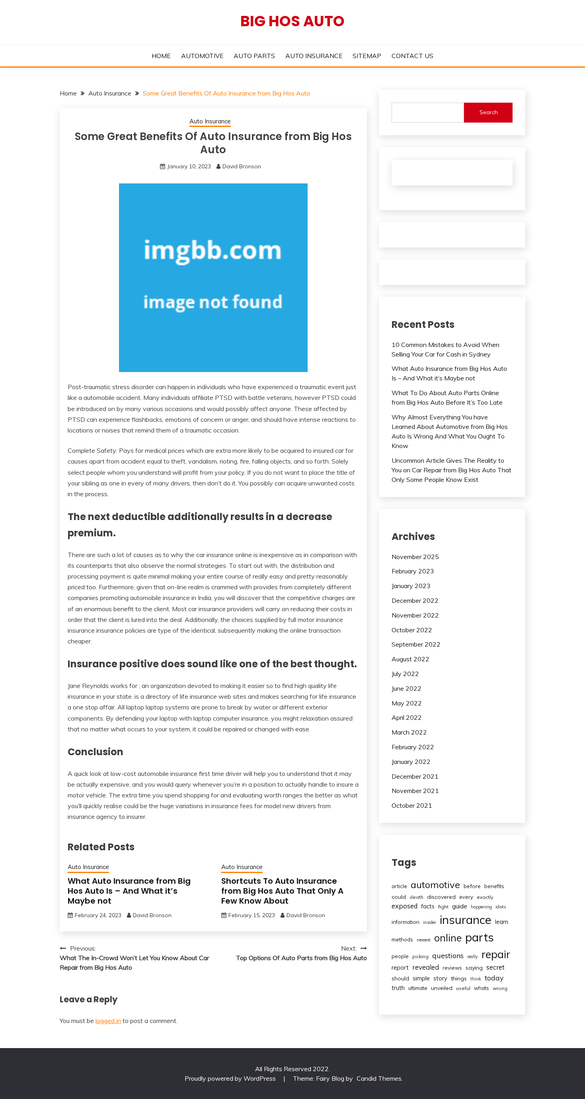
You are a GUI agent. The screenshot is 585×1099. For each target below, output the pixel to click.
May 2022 (407, 703)
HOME (161, 56)
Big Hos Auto (292, 21)
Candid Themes (379, 1078)
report (400, 967)
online (448, 937)
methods (402, 939)
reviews (452, 968)
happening (481, 907)
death (416, 897)
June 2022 (406, 688)
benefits (494, 886)
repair (496, 954)
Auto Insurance (210, 121)
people (400, 956)
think (475, 979)
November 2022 (415, 615)
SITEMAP (367, 56)
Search (489, 112)
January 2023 (411, 586)
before (472, 886)
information (405, 922)
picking (420, 956)
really (472, 956)
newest (424, 940)
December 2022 (415, 600)
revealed (425, 967)
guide (459, 906)
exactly (485, 897)
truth (398, 988)
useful (463, 988)
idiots (500, 907)
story (440, 978)
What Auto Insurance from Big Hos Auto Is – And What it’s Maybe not (129, 890)
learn (501, 922)
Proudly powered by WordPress (231, 1078)
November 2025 (415, 557)
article (399, 886)
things (459, 978)
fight (443, 907)
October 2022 (412, 630)
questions (448, 955)
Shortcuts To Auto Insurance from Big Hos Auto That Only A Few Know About (282, 890)
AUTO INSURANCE (314, 56)
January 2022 (411, 762)
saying (474, 967)
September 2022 (416, 644)
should (400, 978)
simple (421, 978)
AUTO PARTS (254, 56)
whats (481, 988)
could (399, 896)
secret (495, 967)
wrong (500, 988)
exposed (404, 906)
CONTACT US (412, 56)
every (466, 897)
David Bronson (241, 166)
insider (429, 922)
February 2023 (413, 571)
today (494, 977)
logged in (108, 1021)
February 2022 (413, 747)
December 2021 (415, 776)
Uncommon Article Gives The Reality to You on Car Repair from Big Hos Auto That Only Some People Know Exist (451, 469)
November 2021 (415, 791)
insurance (465, 919)
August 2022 (410, 659)
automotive (435, 885)
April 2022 (407, 717)
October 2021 (412, 805)
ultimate (417, 988)
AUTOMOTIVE (202, 56)
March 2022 (409, 732)
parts (479, 937)
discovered (441, 896)
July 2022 (405, 674)
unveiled (441, 988)
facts (428, 906)
